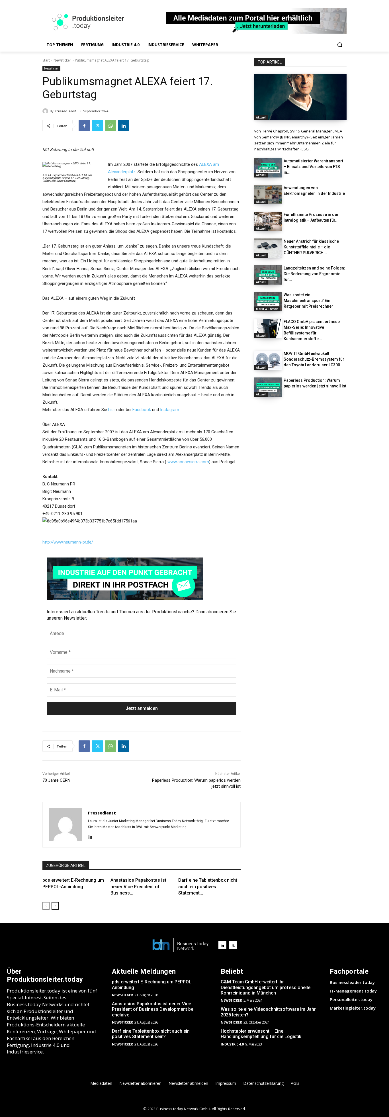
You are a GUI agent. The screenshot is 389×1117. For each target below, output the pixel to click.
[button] (340, 45)
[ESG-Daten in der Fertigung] (300, 97)
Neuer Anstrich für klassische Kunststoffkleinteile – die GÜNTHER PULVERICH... (311, 247)
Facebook (141, 409)
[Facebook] (84, 125)
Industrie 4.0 (232, 1044)
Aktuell (261, 117)
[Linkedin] (123, 125)
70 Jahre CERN (56, 780)
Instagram (169, 409)
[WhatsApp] (110, 125)
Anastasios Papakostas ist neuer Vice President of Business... (138, 886)
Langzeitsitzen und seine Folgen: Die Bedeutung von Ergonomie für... (314, 274)
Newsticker (62, 60)
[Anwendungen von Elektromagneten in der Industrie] (268, 194)
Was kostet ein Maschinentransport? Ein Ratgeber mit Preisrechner (308, 301)
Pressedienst (65, 111)
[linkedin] (90, 836)
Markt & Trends (267, 309)
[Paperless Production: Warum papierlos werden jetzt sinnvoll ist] (268, 387)
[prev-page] (46, 906)
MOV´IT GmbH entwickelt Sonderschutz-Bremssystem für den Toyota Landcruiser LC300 (314, 359)
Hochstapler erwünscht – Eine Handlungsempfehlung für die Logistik (261, 1033)
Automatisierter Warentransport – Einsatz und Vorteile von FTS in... (313, 167)
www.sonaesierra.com (188, 461)
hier (111, 409)
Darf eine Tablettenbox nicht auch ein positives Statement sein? (151, 1033)
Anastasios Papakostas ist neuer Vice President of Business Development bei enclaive (153, 1009)
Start (46, 60)
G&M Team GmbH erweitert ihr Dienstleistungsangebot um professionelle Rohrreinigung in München (265, 987)
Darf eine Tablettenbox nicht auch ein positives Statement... (207, 886)
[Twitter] (97, 125)
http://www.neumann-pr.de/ (67, 542)
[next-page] (55, 906)
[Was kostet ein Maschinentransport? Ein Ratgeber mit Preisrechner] (268, 301)
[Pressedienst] (46, 111)
